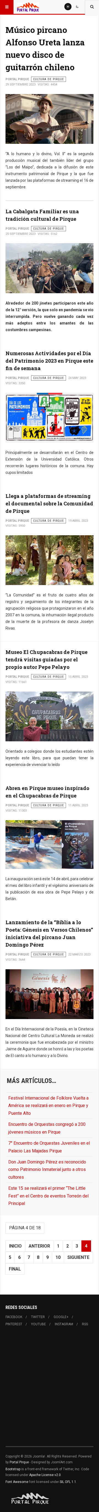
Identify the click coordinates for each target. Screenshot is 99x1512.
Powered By (31, 1498)
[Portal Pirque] (28, 7)
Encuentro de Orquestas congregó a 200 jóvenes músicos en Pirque (47, 1128)
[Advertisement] (49, 1390)
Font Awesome (17, 1482)
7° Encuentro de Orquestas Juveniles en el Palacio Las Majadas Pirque (49, 1147)
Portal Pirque (19, 1462)
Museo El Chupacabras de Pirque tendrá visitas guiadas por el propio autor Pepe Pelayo (46, 659)
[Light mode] (68, 6)
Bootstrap (13, 1469)
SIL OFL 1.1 (68, 1482)
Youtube (38, 1324)
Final (15, 1269)
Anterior (39, 1246)
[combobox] (92, 7)
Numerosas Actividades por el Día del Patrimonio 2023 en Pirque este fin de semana (49, 360)
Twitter (38, 1317)
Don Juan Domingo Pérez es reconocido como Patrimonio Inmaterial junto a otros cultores (47, 1169)
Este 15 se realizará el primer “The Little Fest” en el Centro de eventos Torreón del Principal (48, 1196)
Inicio (15, 1246)
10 (58, 1257)
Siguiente (78, 1257)
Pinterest (14, 1324)
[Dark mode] (77, 6)
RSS (85, 1324)
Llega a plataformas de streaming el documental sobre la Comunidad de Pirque (49, 503)
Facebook (14, 1317)
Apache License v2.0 (45, 1475)
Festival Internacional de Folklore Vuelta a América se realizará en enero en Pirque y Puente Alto (48, 1105)
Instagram (64, 1324)
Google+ (61, 1317)
